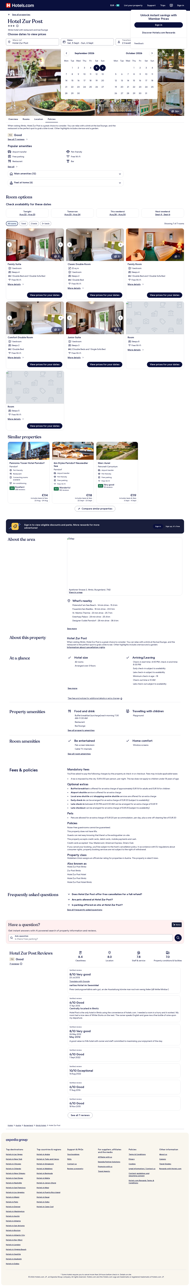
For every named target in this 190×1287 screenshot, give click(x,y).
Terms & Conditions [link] (137, 1154)
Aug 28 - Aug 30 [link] (118, 214)
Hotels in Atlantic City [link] (15, 1235)
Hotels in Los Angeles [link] (15, 1192)
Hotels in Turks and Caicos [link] (48, 1159)
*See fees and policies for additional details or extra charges (93, 698)
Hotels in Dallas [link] (12, 1263)
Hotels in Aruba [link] (43, 1154)
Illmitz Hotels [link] (41, 1125)
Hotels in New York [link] (14, 1159)
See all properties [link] (21, 14)
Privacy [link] (132, 1159)
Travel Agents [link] (104, 1171)
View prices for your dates (44, 295)
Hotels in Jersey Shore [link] (46, 1183)
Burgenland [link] (28, 1125)
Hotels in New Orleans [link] (15, 1173)
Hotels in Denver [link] (13, 1206)
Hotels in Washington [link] (15, 1211)
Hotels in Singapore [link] (45, 1164)
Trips (162, 5)
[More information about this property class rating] (17, 25)
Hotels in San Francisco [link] (16, 1187)
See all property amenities (81, 730)
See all (11, 166)
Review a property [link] (75, 1168)
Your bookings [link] (73, 1154)
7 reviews (14, 963)
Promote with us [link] (105, 1166)
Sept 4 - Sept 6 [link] (162, 214)
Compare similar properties (97, 508)
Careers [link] (162, 1159)
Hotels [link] (10, 1125)
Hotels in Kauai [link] (43, 1197)
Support (151, 5)
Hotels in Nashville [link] (14, 1183)
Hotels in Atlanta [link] (13, 1221)
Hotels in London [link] (13, 1244)
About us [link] (163, 1154)
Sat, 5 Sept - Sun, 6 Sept (80, 43)
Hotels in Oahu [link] (43, 1202)
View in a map (76, 592)
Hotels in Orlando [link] (13, 1168)
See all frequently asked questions (84, 909)
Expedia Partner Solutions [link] (109, 1162)
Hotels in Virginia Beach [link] (16, 1249)
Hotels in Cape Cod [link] (45, 1206)
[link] (158, 43)
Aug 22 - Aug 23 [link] (27, 214)
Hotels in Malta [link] (43, 1178)
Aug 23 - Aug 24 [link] (72, 214)
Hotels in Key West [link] (14, 1240)
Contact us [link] (72, 1164)
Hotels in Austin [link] (13, 1216)
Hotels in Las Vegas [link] (14, 1154)
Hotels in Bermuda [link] (45, 1173)
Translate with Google (79, 981)
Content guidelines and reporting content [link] (139, 1174)
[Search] (178, 937)
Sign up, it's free (173, 526)
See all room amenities (79, 753)
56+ (177, 111)
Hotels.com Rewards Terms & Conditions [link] (141, 1181)
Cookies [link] (132, 1164)
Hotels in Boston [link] (13, 1230)
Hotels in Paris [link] (12, 1202)
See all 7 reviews (16, 139)
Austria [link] (18, 1125)
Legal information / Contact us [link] (142, 1168)
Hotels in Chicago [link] (13, 1164)
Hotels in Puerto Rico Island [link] (48, 1192)
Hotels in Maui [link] (43, 1187)
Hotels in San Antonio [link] (15, 1225)
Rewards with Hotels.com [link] (170, 1168)
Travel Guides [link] (165, 1164)
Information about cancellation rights (86, 647)
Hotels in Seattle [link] (13, 1254)
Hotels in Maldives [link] (45, 1168)
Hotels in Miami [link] (12, 1197)
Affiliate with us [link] (105, 1157)
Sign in (180, 5)
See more (72, 628)
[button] (72, 68)
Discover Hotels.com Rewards (158, 32)
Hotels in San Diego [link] (14, 1178)
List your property (133, 5)
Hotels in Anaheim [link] (14, 1259)
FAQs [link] (69, 1159)
